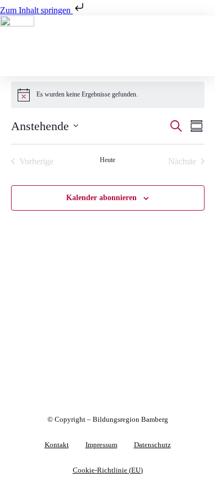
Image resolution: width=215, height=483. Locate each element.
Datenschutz (152, 445)
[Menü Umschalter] (107, 49)
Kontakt (57, 445)
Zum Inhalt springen (36, 10)
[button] (107, 65)
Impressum (101, 445)
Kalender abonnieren (101, 198)
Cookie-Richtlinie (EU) (108, 470)
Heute (107, 160)
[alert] (108, 95)
